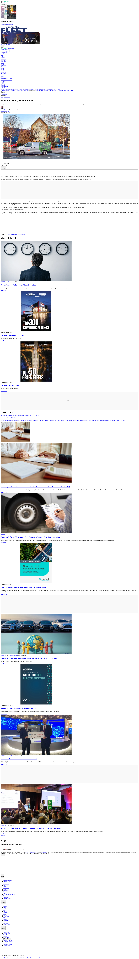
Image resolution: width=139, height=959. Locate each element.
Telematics (3, 81)
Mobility (2, 68)
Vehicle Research (4, 86)
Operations (3, 70)
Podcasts (40, 89)
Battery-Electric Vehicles (13, 234)
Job (48, 89)
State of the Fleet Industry (6, 78)
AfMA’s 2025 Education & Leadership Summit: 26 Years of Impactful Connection (31, 828)
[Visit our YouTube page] (5, 841)
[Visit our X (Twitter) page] (4, 841)
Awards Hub (45, 89)
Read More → (4, 290)
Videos (14, 1)
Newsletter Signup (40, 90)
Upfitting (3, 83)
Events (21, 90)
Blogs (12, 89)
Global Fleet (3, 57)
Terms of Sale (16, 957)
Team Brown (17, 90)
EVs (5, 234)
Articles (11, 1)
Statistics (16, 89)
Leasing (2, 63)
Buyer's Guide (57, 89)
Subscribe (3, 24)
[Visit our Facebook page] (1, 841)
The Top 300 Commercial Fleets (12, 335)
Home (2, 97)
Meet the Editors (10, 90)
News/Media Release (13, 655)
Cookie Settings (32, 90)
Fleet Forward (4, 52)
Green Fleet (3, 60)
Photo (23, 89)
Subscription (3, 90)
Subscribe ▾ (3, 4)
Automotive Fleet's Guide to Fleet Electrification (19, 708)
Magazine (9, 89)
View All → (3, 835)
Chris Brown (11, 755)
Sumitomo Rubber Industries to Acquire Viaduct (19, 759)
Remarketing (3, 73)
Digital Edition (9, 24)
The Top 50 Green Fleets (10, 385)
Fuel (2, 55)
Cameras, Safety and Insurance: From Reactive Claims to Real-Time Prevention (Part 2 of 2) (35, 487)
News (5, 89)
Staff (9, 281)
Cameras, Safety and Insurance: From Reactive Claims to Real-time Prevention (30, 537)
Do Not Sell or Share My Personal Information (30, 957)
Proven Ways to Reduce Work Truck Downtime (18, 285)
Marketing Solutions (49, 90)
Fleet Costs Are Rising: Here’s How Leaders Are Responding (23, 587)
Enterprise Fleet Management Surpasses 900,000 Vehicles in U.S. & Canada (29, 658)
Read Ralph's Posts (5, 111)
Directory (51, 89)
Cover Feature (6, 1)
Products (20, 89)
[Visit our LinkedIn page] (2, 841)
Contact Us (25, 90)
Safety (2, 76)
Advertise (56, 90)
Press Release (70, 90)
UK (7, 234)
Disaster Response (5, 49)
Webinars (36, 89)
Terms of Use (10, 957)
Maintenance (3, 65)
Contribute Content (62, 90)
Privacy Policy (4, 957)
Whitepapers (31, 89)
